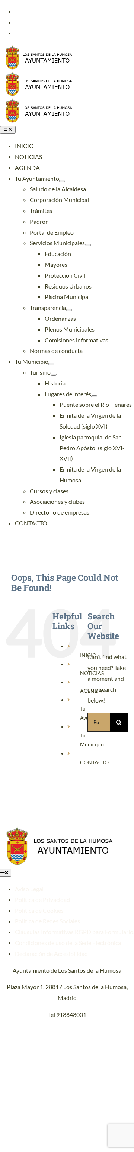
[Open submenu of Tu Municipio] (51, 364)
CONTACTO (94, 762)
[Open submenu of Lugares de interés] (94, 396)
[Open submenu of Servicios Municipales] (88, 245)
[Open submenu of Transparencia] (69, 310)
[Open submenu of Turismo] (54, 375)
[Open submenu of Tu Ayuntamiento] (62, 181)
